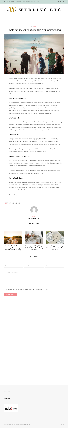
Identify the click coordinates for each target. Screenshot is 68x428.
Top (63, 424)
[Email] (3, 97)
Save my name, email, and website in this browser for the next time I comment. (27, 289)
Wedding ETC (34, 218)
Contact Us (7, 398)
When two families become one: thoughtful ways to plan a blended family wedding (13, 248)
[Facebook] (3, 84)
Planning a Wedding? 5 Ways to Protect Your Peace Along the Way (34, 248)
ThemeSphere (26, 424)
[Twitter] (3, 88)
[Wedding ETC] (34, 10)
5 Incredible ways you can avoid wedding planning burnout (31, 1)
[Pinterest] (3, 93)
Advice (35, 26)
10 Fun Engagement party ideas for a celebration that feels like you (55, 248)
